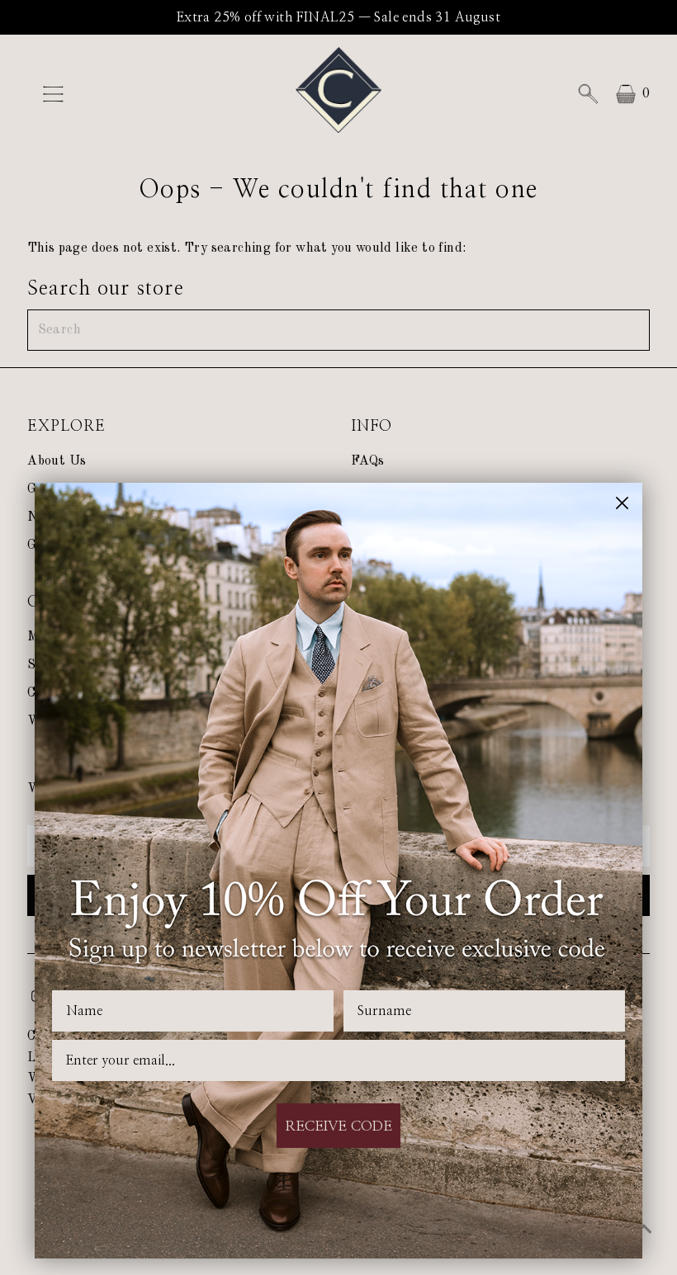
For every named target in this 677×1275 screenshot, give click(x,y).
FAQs (368, 461)
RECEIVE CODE (338, 1126)
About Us (56, 461)
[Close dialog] (622, 503)
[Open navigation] (101, 94)
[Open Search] (587, 94)
